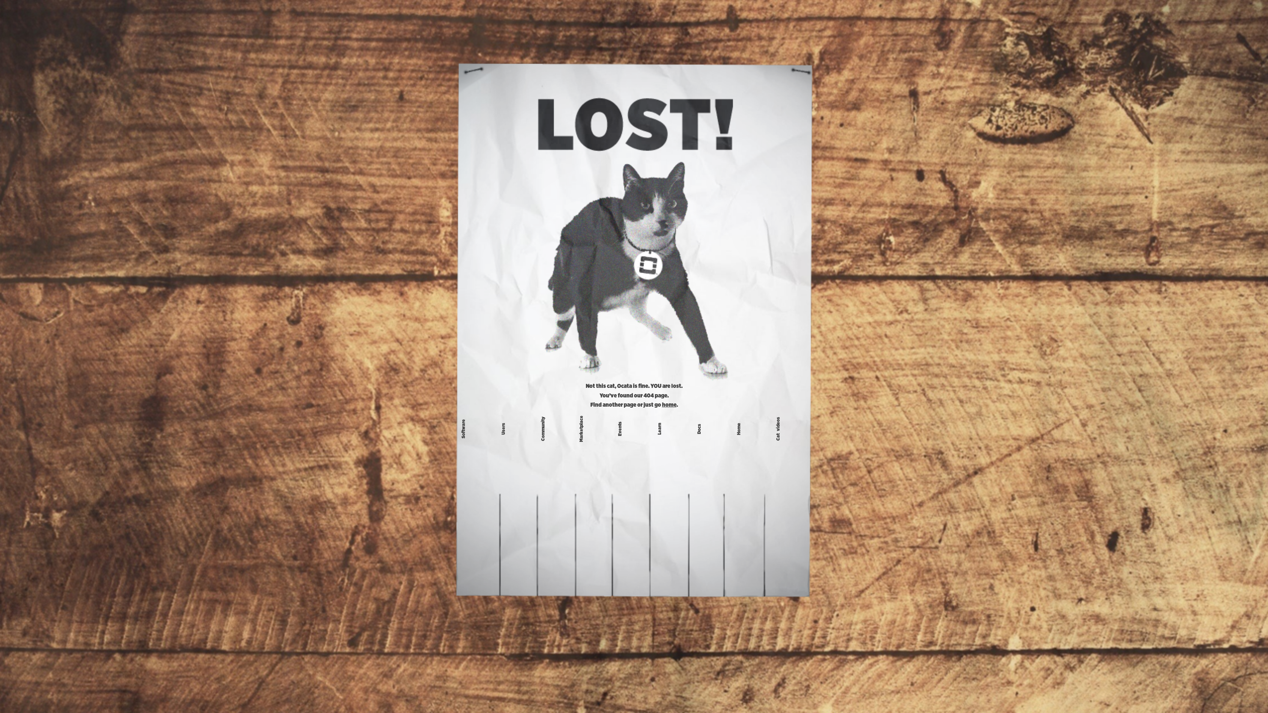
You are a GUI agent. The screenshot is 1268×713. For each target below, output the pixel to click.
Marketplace (581, 429)
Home (739, 429)
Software (463, 428)
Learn (659, 429)
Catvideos (778, 429)
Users (503, 429)
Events (620, 429)
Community (543, 429)
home (669, 405)
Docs (699, 429)
